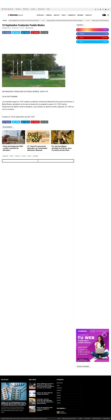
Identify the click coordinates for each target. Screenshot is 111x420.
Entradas (61, 412)
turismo (59, 402)
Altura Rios (25, 9)
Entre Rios (40, 15)
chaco (58, 385)
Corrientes (71, 15)
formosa (59, 395)
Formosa (49, 15)
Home (59, 418)
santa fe (59, 400)
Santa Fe (56, 15)
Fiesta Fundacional (96, 418)
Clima (48, 9)
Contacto (88, 15)
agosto (33, 20)
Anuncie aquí (41, 9)
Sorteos (33, 9)
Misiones (80, 15)
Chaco (64, 15)
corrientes (59, 387)
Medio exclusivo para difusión (69, 418)
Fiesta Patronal (106, 418)
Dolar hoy (18, 9)
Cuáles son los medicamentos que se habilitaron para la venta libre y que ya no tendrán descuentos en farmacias (13, 403)
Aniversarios (87, 418)
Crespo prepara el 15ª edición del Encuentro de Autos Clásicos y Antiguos (54, 20)
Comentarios (63, 413)
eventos (58, 392)
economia (77, 20)
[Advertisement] (55, 3)
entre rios (59, 390)
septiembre (30, 28)
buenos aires (60, 382)
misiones (59, 397)
